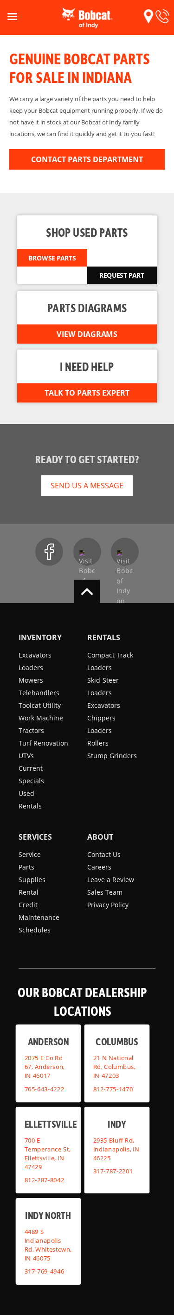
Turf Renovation (43, 743)
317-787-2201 (113, 1171)
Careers (99, 867)
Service (30, 854)
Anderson (48, 1041)
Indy (117, 1123)
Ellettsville (51, 1123)
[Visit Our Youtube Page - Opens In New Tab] (87, 552)
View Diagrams (87, 334)
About (100, 837)
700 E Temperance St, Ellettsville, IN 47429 (48, 1153)
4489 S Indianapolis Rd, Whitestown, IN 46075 (48, 1244)
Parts (26, 867)
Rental (29, 892)
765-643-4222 (44, 1089)
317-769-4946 (44, 1271)
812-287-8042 (44, 1180)
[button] (148, 16)
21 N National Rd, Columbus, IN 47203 (114, 1067)
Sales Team (104, 892)
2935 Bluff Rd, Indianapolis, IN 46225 (116, 1149)
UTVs (26, 755)
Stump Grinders (112, 755)
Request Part (121, 275)
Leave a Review (110, 879)
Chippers (101, 717)
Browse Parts (52, 257)
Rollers (98, 743)
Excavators (35, 655)
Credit (28, 904)
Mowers (31, 680)
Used (26, 793)
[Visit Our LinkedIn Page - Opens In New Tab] (125, 552)
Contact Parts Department (87, 159)
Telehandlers (39, 692)
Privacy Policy (108, 904)
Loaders (31, 667)
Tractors (31, 730)
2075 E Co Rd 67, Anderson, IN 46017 (44, 1067)
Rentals (30, 805)
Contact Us (104, 854)
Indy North (48, 1215)
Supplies (32, 879)
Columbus (117, 1041)
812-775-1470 (113, 1089)
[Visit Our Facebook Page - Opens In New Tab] (49, 552)
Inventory (40, 637)
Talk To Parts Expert (87, 393)
